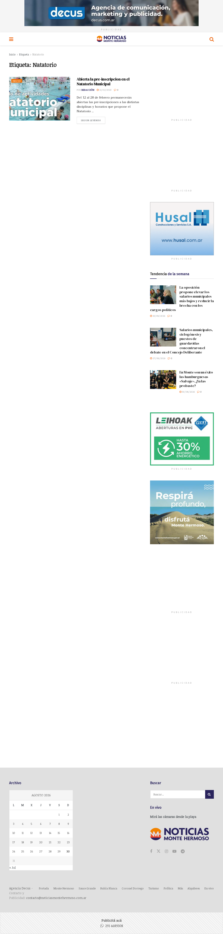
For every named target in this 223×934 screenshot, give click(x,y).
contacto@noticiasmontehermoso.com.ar (56, 898)
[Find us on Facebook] (151, 851)
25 (22, 851)
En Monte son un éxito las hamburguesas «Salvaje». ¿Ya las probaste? (196, 379)
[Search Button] (211, 38)
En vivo (209, 888)
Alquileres (194, 888)
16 (68, 833)
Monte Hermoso (63, 888)
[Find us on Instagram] (166, 851)
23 (68, 842)
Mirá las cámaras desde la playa (173, 817)
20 (40, 842)
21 (50, 842)
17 (13, 842)
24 (13, 851)
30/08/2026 (188, 391)
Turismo (153, 888)
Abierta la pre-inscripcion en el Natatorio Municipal (103, 81)
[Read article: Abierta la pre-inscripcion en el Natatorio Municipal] (39, 98)
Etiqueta (24, 54)
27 (40, 851)
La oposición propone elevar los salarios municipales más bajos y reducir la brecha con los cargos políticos (182, 298)
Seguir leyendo (93, 120)
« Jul (12, 867)
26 (31, 851)
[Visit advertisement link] (111, 13)
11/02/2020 (105, 89)
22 (59, 842)
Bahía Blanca (108, 888)
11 (23, 833)
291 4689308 (114, 925)
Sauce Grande (87, 888)
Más (180, 888)
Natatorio (38, 54)
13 (41, 833)
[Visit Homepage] (111, 39)
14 (50, 833)
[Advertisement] (182, 88)
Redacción (87, 89)
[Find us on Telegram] (183, 851)
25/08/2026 (158, 315)
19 (31, 842)
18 (23, 842)
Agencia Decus (19, 888)
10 (13, 833)
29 (59, 851)
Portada (44, 888)
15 (59, 833)
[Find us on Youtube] (174, 851)
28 (50, 851)
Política (168, 888)
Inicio (12, 54)
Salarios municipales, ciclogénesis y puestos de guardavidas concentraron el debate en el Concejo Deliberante (181, 341)
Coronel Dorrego (133, 888)
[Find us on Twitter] (158, 851)
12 (31, 833)
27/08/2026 (158, 358)
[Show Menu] (11, 38)
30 (68, 851)
